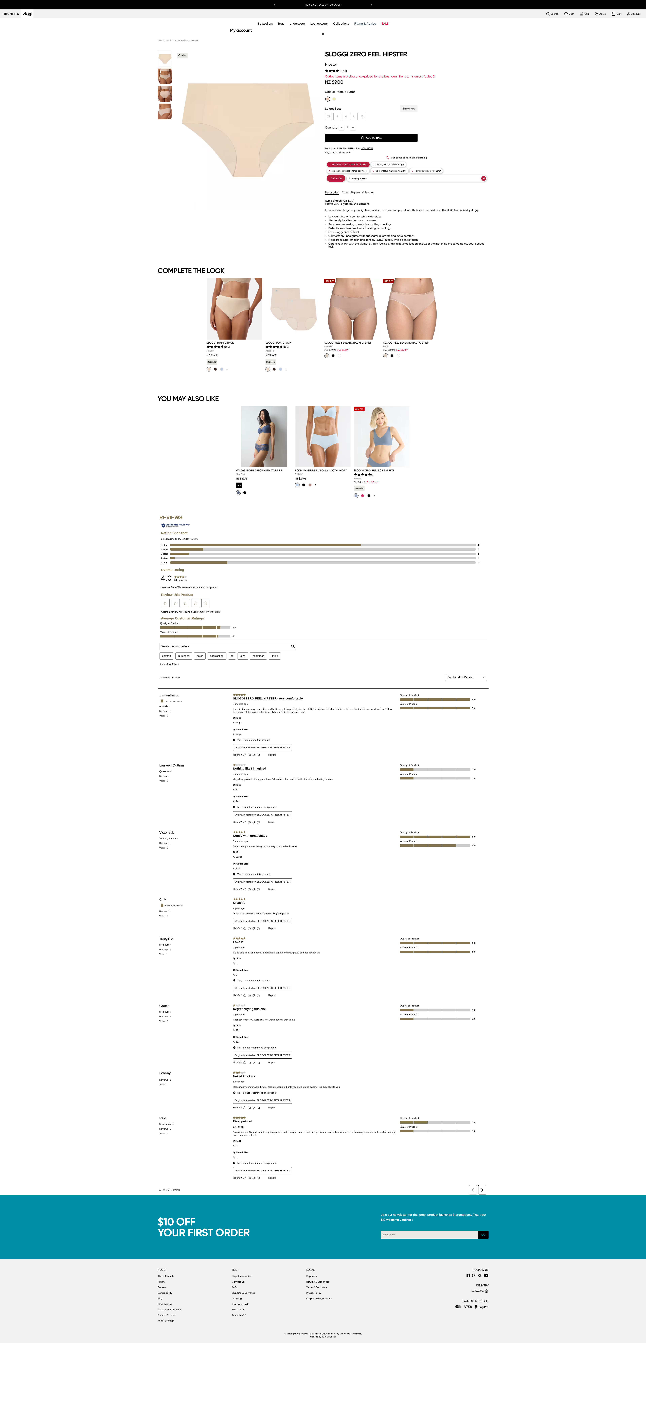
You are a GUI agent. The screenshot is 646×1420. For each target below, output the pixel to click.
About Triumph (166, 1276)
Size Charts (238, 1309)
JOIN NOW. (367, 148)
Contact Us (238, 1281)
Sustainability (165, 1292)
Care (345, 192)
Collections (341, 23)
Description (332, 192)
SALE (385, 23)
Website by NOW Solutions (323, 1337)
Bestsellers (265, 23)
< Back (161, 40)
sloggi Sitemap (166, 1320)
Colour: (340, 91)
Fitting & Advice (365, 23)
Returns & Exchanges (317, 1281)
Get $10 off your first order (323, 4)
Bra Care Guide (240, 1304)
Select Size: (333, 108)
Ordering (237, 1298)
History (161, 1281)
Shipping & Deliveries (243, 1292)
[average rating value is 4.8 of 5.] (215, 347)
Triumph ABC (239, 1315)
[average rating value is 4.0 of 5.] (334, 71)
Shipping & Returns (362, 192)
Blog (160, 1298)
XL (362, 116)
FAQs (235, 1287)
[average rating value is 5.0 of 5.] (362, 474)
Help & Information (242, 1276)
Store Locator (165, 1304)
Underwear (297, 23)
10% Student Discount (169, 1309)
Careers (162, 1287)
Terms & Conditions (316, 1287)
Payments (311, 1276)
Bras (281, 23)
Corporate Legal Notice (319, 1298)
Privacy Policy (313, 1292)
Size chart (409, 108)
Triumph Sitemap (167, 1315)
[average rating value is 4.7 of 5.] (274, 347)
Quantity (331, 127)
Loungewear (319, 23)
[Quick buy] (258, 340)
